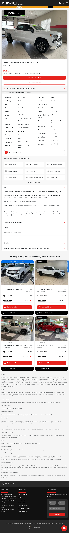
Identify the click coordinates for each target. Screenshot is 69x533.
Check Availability (11, 307)
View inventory (23, 494)
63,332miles (62, 347)
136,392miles (27, 347)
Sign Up (57, 514)
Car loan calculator (24, 508)
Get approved (23, 505)
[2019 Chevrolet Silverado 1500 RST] (17, 272)
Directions (22, 500)
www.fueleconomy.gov (14, 395)
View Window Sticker (14, 152)
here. (51, 449)
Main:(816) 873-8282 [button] (7, 502)
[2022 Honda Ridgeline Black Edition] (51, 272)
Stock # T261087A (7, 343)
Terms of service (24, 514)
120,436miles (27, 291)
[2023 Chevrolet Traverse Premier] (51, 328)
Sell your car (22, 503)
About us (21, 497)
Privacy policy (23, 511)
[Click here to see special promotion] (34, 7)
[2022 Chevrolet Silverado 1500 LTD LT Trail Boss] (17, 328)
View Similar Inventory (34, 82)
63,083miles (62, 291)
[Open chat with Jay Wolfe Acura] (64, 528)
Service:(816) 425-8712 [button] (8, 506)
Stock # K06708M (41, 287)
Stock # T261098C (7, 287)
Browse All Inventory (34, 77)
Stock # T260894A (41, 343)
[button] (60, 3)
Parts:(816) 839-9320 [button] (7, 510)
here (30, 449)
